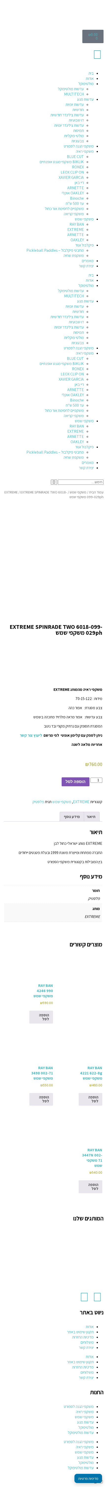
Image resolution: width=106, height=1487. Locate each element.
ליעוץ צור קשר (31, 735)
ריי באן (79, 182)
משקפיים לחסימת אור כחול (64, 208)
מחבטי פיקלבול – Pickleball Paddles (55, 250)
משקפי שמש (84, 219)
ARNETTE (75, 187)
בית (91, 73)
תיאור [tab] (91, 816)
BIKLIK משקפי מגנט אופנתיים (62, 161)
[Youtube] (84, 1297)
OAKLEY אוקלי (73, 193)
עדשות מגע (85, 99)
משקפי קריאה (74, 213)
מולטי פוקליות (74, 135)
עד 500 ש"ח (75, 203)
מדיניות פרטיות (88, 1478)
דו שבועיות (76, 120)
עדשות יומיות (75, 104)
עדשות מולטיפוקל (71, 88)
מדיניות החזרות (83, 1337)
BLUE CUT (75, 156)
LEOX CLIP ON (72, 172)
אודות (90, 78)
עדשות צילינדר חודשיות (67, 115)
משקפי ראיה (85, 151)
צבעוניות (77, 141)
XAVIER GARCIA (71, 177)
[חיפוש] (54, 482)
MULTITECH (74, 94)
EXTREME (75, 229)
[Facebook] (97, 1297)
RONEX (78, 167)
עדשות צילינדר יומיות (69, 125)
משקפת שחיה (74, 255)
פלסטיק (38, 801)
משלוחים (87, 1342)
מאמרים (88, 260)
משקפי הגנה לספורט (79, 146)
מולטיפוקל (86, 83)
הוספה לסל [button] (44, 1017)
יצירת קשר (86, 266)
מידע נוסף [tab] (72, 816)
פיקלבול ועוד (84, 245)
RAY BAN (77, 224)
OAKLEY (77, 240)
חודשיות (78, 109)
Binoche (77, 198)
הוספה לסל (76, 782)
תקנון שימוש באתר (80, 1332)
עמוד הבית (96, 492)
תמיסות (78, 130)
